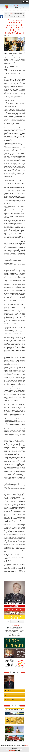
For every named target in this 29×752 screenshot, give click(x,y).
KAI (22, 621)
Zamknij (17, 750)
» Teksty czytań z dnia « (14, 634)
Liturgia (7, 621)
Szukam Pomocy (14, 609)
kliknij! (11, 54)
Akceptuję (12, 750)
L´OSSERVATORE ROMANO (14, 617)
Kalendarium (15, 621)
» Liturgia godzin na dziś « (14, 635)
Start (11, 13)
